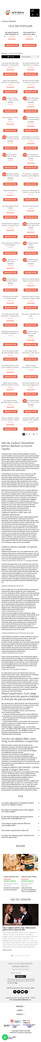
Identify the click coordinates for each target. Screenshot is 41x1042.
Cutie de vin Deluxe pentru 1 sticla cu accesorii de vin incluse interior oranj (31, 191)
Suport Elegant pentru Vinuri (30, 244)
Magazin (19, 1006)
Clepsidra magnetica (10, 190)
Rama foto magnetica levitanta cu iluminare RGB (10, 81)
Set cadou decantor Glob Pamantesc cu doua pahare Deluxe (10, 315)
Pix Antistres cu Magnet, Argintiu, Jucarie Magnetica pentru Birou (31, 175)
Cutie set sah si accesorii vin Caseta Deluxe (10, 297)
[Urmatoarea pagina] (36, 434)
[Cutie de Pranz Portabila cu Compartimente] (29, 862)
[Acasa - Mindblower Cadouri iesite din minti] (14, 12)
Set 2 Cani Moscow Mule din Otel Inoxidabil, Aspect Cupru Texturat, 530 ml (10, 352)
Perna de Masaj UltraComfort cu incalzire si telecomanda (31, 366)
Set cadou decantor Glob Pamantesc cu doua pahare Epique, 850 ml (12, 33)
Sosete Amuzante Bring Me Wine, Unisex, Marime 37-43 (31, 224)
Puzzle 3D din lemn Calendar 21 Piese (10, 155)
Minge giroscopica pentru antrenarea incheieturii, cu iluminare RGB (10, 332)
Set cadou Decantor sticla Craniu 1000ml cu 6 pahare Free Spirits (10, 366)
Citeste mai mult (7, 950)
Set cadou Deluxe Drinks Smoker (10, 207)
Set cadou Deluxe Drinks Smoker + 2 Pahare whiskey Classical (10, 138)
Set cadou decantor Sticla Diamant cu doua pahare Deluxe (30, 118)
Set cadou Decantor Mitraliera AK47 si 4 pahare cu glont (10, 401)
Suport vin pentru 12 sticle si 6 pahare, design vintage (31, 297)
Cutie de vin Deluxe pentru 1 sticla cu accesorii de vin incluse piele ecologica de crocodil (31, 280)
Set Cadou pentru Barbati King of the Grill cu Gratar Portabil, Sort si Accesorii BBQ (10, 175)
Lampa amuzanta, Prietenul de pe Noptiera (10, 244)
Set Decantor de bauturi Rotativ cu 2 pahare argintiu (31, 99)
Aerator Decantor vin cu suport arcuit (10, 260)
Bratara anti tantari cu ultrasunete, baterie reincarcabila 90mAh (10, 280)
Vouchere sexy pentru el (31, 206)
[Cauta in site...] (37, 15)
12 (34, 434)
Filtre (11, 57)
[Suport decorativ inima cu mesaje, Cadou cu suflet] (11, 862)
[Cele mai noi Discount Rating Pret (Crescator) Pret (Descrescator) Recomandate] (30, 56)
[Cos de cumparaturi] (32, 15)
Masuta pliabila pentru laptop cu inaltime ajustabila (30, 260)
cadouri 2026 (21, 738)
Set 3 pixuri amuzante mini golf (31, 315)
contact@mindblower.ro (21, 1000)
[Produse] (33, 11)
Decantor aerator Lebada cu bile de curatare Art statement (30, 81)
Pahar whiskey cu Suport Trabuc (10, 118)
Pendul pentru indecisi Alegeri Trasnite (30, 332)
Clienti (19, 1010)
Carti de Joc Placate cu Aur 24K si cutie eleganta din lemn (31, 384)
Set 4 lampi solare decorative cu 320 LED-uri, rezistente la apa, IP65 (31, 352)
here (16, 983)
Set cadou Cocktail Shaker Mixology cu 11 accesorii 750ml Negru (30, 401)
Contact (19, 1014)
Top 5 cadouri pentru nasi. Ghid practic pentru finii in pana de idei (19, 929)
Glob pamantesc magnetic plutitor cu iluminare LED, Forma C (10, 224)
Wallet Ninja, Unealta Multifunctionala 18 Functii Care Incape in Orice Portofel (10, 384)
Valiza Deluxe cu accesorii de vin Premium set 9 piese (31, 138)
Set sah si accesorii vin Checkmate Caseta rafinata (31, 155)
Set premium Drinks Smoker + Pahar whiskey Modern (10, 99)
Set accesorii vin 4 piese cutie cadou (29, 33)
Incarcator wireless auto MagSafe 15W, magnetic (31, 419)
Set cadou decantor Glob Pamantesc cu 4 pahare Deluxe (31, 64)
